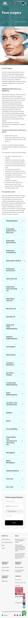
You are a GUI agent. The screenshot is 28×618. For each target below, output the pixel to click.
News (3, 548)
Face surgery (5, 567)
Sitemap (17, 585)
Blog (3, 545)
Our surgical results (7, 542)
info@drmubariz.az (20, 602)
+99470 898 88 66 (19, 1)
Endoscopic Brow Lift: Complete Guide (20, 541)
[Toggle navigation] (25, 3)
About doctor (6, 539)
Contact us (18, 579)
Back (7, 22)
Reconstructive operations (19, 571)
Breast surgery (19, 567)
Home (16, 21)
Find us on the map (20, 582)
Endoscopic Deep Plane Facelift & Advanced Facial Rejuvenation (20, 556)
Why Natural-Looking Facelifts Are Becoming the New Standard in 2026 (20, 548)
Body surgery (5, 570)
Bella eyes (5, 581)
